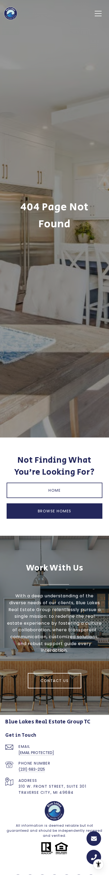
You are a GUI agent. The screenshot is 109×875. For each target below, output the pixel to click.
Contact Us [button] (54, 680)
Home (54, 490)
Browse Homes (54, 511)
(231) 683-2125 (32, 769)
